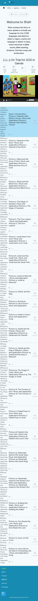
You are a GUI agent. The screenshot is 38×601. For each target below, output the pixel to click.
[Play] (4, 100)
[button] (5, 2)
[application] (19, 88)
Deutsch (4, 583)
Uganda (16, 8)
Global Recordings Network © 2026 (19, 597)
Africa (9, 8)
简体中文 (4, 579)
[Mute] (27, 100)
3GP (4, 71)
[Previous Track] (1, 100)
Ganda (24, 8)
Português (4, 587)
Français (4, 576)
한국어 (3, 572)
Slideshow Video (14, 71)
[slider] (32, 100)
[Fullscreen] (36, 100)
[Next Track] (6, 100)
